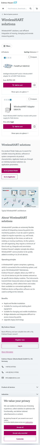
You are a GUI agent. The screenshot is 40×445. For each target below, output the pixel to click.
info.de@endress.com (12, 378)
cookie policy (29, 422)
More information (7, 352)
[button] (34, 85)
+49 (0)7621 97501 (12, 372)
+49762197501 (10, 367)
